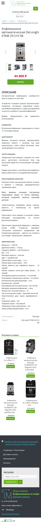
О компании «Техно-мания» (14, 450)
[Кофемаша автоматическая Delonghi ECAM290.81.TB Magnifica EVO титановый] (30, 346)
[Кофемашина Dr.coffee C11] (10, 346)
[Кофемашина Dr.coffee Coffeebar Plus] (30, 389)
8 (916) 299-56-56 (20, 12)
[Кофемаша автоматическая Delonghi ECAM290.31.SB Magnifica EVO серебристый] (10, 389)
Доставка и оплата (10, 454)
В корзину (10, 366)
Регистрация (8, 519)
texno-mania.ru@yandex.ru (12, 505)
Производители (9, 458)
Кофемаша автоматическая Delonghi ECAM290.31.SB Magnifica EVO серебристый (10, 406)
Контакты (7, 463)
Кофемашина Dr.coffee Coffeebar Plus (30, 402)
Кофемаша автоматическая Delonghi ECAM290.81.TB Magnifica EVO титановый (30, 364)
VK (3, 509)
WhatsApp (10, 509)
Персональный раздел (10, 514)
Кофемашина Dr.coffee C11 (10, 359)
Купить (20, 82)
